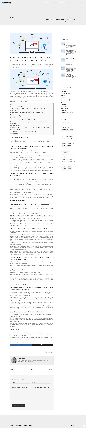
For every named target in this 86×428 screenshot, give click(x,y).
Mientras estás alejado (16, 116)
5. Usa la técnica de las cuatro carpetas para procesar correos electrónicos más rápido (30, 122)
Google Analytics (65, 138)
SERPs (67, 163)
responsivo (71, 159)
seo (74, 161)
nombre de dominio (65, 152)
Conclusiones (14, 133)
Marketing (63, 95)
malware (63, 145)
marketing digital (65, 147)
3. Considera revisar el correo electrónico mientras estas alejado (27, 118)
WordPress (69, 168)
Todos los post (32, 369)
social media (72, 163)
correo (69, 127)
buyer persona (64, 124)
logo (73, 143)
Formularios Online (66, 93)
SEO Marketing (64, 106)
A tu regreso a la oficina (16, 125)
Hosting (63, 141)
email (68, 134)
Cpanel (71, 129)
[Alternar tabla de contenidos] (51, 104)
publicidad (67, 157)
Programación (65, 102)
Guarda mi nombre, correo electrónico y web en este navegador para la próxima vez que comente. (30, 388)
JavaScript (64, 143)
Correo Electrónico (66, 87)
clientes (70, 124)
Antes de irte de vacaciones (17, 106)
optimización (64, 154)
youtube (63, 170)
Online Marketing (72, 18)
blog (68, 122)
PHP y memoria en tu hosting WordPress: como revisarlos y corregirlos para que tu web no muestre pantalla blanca (71, 61)
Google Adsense (69, 136)
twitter (69, 166)
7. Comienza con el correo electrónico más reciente (24, 131)
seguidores (64, 161)
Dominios (63, 91)
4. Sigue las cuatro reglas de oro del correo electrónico (25, 120)
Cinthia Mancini (16, 61)
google (63, 136)
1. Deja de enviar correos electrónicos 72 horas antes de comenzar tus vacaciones (29, 109)
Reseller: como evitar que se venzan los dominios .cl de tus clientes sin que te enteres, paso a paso (71, 44)
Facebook (73, 134)
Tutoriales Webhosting (67, 114)
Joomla (69, 143)
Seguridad (63, 104)
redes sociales (64, 159)
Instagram (68, 141)
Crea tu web (64, 131)
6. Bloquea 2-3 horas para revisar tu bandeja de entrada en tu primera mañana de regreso (29, 128)
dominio (63, 134)
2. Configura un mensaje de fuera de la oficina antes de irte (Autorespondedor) (26, 113)
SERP (62, 163)
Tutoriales (63, 110)
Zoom (68, 170)
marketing (69, 145)
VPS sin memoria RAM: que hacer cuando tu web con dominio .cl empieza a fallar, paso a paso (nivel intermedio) (71, 52)
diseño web (70, 131)
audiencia (64, 122)
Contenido (64, 127)
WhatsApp (64, 168)
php (62, 157)
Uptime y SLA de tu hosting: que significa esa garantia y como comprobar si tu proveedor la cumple (71, 69)
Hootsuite (71, 138)
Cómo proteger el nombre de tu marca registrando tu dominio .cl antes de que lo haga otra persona (71, 76)
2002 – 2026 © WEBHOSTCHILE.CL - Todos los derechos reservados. (21, 425)
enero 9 (11, 61)
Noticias (63, 97)
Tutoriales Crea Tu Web (67, 112)
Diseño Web (64, 89)
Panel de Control (65, 101)
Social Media (64, 108)
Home (64, 18)
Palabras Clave (71, 154)
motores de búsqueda (66, 150)
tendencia (64, 166)
